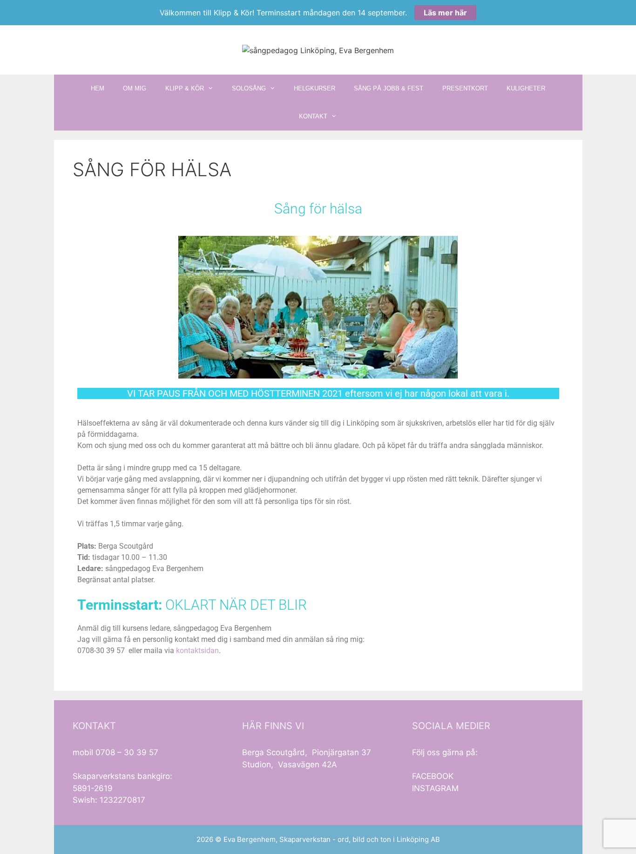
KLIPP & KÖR (184, 88)
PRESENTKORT (465, 88)
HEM (97, 88)
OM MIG (134, 88)
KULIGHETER (526, 88)
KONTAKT (313, 116)
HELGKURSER (314, 88)
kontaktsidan (197, 650)
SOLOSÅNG (249, 88)
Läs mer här (445, 12)
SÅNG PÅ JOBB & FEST (388, 88)
